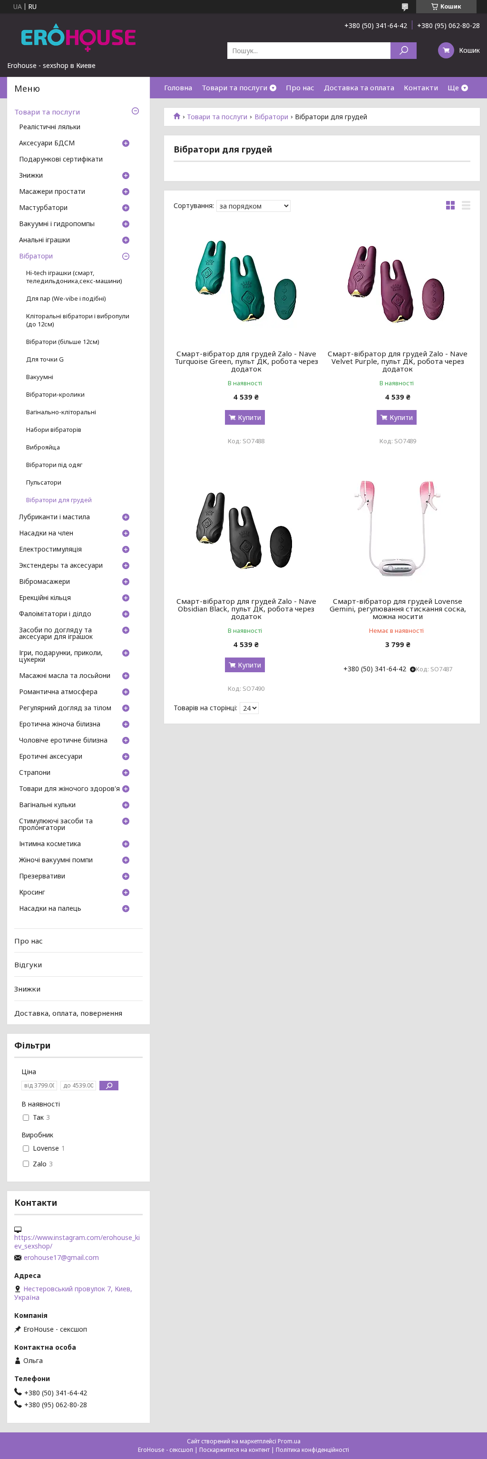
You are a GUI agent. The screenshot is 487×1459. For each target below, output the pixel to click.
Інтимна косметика (50, 844)
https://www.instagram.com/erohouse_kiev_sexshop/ (77, 1241)
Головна (178, 87)
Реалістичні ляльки (49, 127)
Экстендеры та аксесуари (61, 566)
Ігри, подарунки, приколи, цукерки (61, 656)
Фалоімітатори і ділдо (55, 614)
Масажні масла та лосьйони (64, 676)
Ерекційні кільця (45, 598)
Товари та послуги (234, 87)
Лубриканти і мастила (54, 517)
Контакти (421, 87)
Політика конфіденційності (312, 1450)
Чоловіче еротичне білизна (63, 740)
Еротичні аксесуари (50, 757)
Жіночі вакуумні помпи (56, 860)
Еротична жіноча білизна (59, 724)
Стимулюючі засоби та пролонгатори (56, 825)
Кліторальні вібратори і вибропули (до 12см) (77, 320)
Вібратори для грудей (59, 500)
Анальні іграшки (44, 240)
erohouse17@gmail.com (61, 1257)
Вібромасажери (44, 582)
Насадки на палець (50, 909)
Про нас (300, 87)
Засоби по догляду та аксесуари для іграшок (56, 634)
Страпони (34, 773)
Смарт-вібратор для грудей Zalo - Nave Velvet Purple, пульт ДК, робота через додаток (398, 361)
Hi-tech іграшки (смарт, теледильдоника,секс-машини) (74, 277)
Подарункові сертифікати (61, 159)
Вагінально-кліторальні (61, 412)
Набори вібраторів (53, 430)
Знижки (31, 176)
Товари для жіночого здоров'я (69, 789)
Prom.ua (289, 1441)
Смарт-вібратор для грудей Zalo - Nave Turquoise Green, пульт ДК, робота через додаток (246, 361)
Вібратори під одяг (54, 465)
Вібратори (271, 117)
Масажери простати (52, 192)
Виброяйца (43, 447)
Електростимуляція (50, 549)
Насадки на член (46, 533)
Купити (249, 417)
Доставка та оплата (359, 87)
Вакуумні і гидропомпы (57, 224)
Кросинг (32, 892)
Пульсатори (43, 482)
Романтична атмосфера (58, 692)
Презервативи (42, 876)
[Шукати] (403, 50)
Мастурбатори (43, 208)
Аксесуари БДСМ (47, 143)
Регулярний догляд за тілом (65, 708)
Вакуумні (39, 377)
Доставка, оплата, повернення (68, 1012)
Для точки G (45, 359)
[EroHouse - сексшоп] (78, 37)
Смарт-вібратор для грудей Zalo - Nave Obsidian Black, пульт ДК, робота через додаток (246, 608)
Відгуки (28, 964)
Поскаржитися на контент (234, 1450)
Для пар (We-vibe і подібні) (66, 299)
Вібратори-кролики (55, 395)
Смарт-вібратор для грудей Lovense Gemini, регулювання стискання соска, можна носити (398, 608)
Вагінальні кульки (47, 805)
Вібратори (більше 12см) (62, 342)
